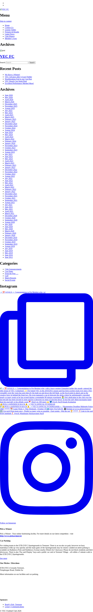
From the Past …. (11, 274)
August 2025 (10, 108)
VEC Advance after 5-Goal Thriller (18, 77)
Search (2, 62)
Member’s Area (11, 38)
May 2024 (9, 135)
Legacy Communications (14, 607)
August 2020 (10, 222)
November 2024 (11, 126)
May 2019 (9, 253)
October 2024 (10, 128)
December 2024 (11, 124)
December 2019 (11, 238)
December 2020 (11, 216)
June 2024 (9, 132)
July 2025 (8, 111)
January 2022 (10, 192)
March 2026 (9, 102)
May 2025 (9, 113)
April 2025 (9, 115)
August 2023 (10, 152)
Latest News (9, 34)
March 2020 (9, 231)
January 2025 (10, 121)
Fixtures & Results (12, 32)
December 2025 (11, 104)
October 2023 (10, 148)
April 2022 (9, 185)
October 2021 (10, 198)
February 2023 (10, 165)
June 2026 (9, 95)
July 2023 (8, 154)
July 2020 (8, 224)
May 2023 (9, 159)
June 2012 (9, 257)
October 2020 (10, 218)
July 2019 (8, 248)
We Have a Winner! (12, 75)
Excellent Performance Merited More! (19, 83)
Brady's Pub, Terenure (13, 604)
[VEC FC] (4, 9)
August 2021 (10, 202)
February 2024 (10, 141)
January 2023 (10, 167)
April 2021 (9, 211)
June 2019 (9, 251)
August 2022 (10, 176)
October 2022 (10, 174)
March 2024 (9, 139)
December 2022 (11, 170)
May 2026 (9, 97)
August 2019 (10, 246)
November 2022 (11, 172)
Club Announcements (13, 269)
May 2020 (9, 229)
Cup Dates (9, 271)
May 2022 (9, 183)
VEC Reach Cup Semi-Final (16, 81)
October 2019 (10, 242)
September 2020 (11, 220)
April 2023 (9, 161)
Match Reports (10, 278)
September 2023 (11, 150)
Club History (10, 36)
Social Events (10, 280)
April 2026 (9, 100)
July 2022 (8, 178)
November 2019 (11, 240)
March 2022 (9, 187)
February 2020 (10, 233)
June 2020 (9, 227)
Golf (6, 276)
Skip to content (6, 21)
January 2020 (10, 235)
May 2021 (9, 209)
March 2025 (9, 117)
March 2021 (9, 213)
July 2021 (8, 205)
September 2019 (11, 244)
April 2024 (9, 137)
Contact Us (9, 28)
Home (7, 25)
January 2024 (10, 143)
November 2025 (11, 106)
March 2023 (9, 163)
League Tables (10, 30)
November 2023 (11, 146)
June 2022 (9, 181)
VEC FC (7, 56)
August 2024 (10, 130)
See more (3, 558)
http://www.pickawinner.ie (11, 536)
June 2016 (9, 255)
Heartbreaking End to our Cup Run (18, 79)
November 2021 (11, 196)
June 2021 (9, 207)
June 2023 (9, 156)
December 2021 (11, 194)
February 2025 (10, 119)
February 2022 (10, 189)
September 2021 (11, 200)
